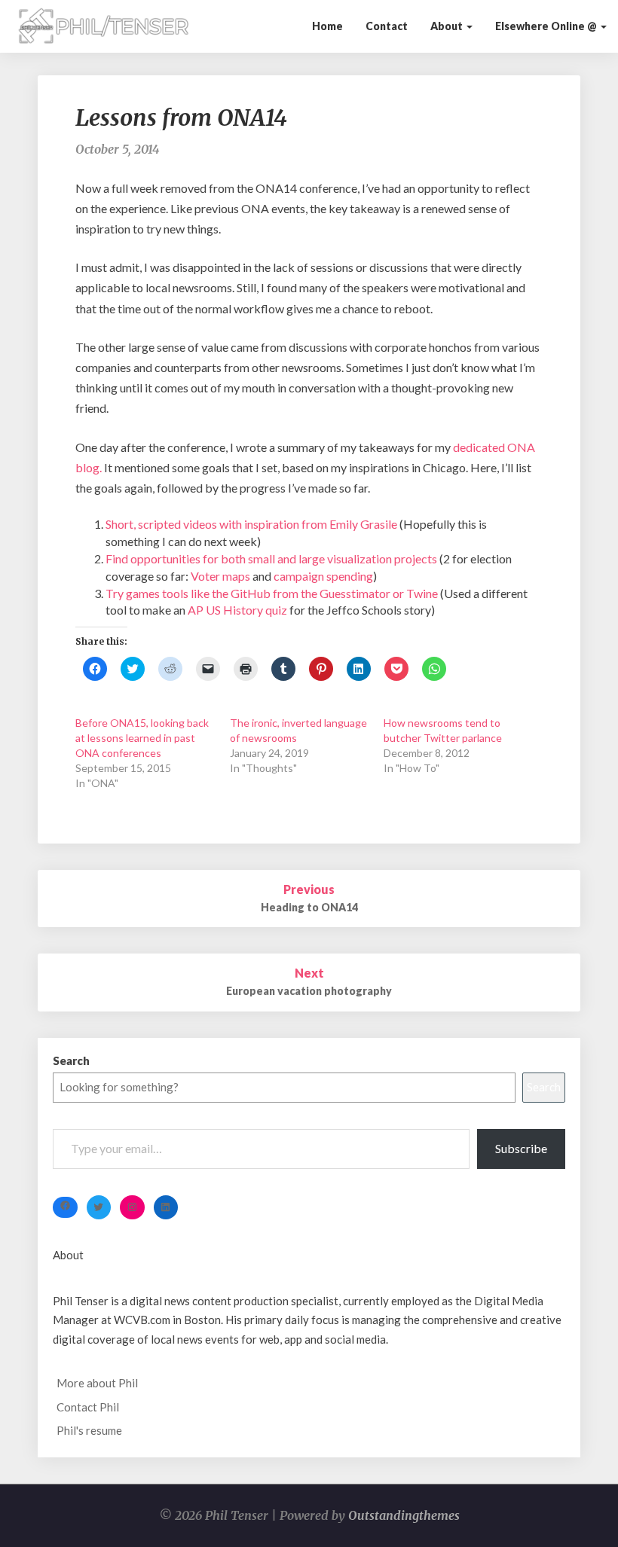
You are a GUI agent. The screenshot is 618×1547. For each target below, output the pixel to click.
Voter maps (220, 576)
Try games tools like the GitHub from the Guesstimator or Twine (272, 593)
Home (327, 26)
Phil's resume (89, 1430)
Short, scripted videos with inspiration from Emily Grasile (251, 524)
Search (71, 1060)
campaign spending (323, 576)
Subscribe (521, 1148)
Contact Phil (88, 1407)
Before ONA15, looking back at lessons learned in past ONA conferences (142, 737)
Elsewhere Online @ (547, 26)
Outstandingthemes (404, 1515)
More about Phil (97, 1383)
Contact (387, 26)
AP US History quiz (237, 610)
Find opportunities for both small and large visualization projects (271, 558)
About (447, 26)
